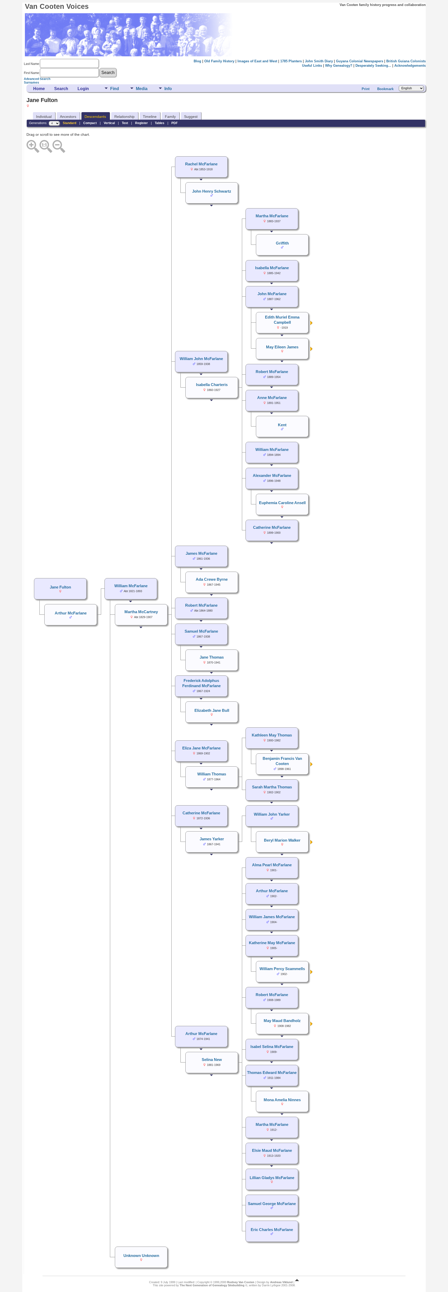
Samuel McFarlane (201, 631)
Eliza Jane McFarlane (201, 748)
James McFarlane (201, 553)
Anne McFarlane (272, 398)
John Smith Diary (319, 61)
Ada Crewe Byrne (212, 579)
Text (125, 123)
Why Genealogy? (338, 65)
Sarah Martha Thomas (272, 787)
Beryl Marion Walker (282, 840)
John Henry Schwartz (211, 191)
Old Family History (219, 61)
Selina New (212, 1060)
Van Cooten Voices (57, 6)
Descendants (95, 116)
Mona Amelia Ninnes (282, 1100)
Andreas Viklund (281, 1282)
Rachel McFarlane (201, 164)
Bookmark (385, 89)
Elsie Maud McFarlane (272, 1150)
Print (365, 89)
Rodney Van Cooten (240, 1282)
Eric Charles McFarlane (272, 1230)
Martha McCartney (141, 612)
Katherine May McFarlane (272, 943)
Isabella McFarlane (272, 268)
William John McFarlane (201, 359)
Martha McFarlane (272, 216)
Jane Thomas (212, 657)
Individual (44, 116)
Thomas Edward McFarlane (272, 1073)
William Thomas (211, 774)
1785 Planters (291, 61)
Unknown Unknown (141, 1256)
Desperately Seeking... (373, 65)
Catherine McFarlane (272, 527)
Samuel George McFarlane (272, 1204)
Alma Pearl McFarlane (272, 865)
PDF (174, 123)
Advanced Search (37, 79)
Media (142, 88)
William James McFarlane (272, 917)
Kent (282, 425)
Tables (159, 123)
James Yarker (212, 839)
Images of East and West (257, 61)
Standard (69, 123)
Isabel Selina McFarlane (271, 1047)
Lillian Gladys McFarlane (272, 1178)
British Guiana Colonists (406, 61)
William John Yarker (272, 814)
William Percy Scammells (282, 969)
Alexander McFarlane (272, 475)
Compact (90, 123)
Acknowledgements (410, 65)
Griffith (282, 243)
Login (83, 88)
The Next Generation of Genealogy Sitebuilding (212, 1285)
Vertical (109, 123)
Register (141, 123)
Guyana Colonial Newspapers (359, 61)
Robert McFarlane (272, 372)
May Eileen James (282, 347)
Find (114, 88)
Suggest (191, 116)
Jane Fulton (60, 587)
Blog (197, 61)
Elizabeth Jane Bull (211, 710)
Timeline (150, 116)
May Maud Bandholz (282, 1021)
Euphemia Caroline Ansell (282, 503)
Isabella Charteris (212, 385)
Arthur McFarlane (272, 891)
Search (61, 88)
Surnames (31, 82)
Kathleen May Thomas (272, 735)
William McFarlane (272, 450)
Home (39, 88)
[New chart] (311, 324)
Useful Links (312, 65)
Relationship (124, 116)
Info (168, 88)
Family (170, 116)
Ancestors (68, 116)
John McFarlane (271, 294)
